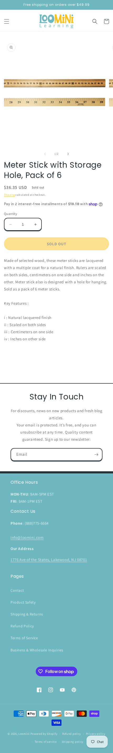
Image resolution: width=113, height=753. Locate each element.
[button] (6, 21)
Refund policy (71, 734)
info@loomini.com (27, 537)
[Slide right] (68, 154)
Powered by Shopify (44, 734)
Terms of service (46, 741)
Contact (17, 590)
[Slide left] (45, 154)
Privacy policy (95, 734)
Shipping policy (73, 741)
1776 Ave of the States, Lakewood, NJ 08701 (49, 559)
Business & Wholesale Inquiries (37, 650)
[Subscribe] (96, 454)
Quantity (10, 213)
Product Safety (23, 602)
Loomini (24, 734)
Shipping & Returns (27, 614)
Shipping (9, 194)
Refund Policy (22, 626)
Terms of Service (24, 638)
